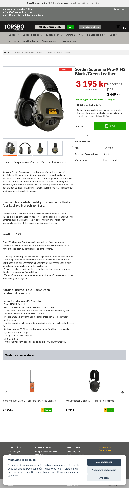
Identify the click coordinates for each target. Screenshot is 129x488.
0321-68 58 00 (41, 455)
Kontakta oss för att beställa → (85, 3)
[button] (5, 148)
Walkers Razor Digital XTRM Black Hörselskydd (89, 401)
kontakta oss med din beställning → (94, 116)
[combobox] (50, 27)
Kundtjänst (120, 9)
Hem (6, 52)
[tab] (84, 141)
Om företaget (14, 451)
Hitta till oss (13, 455)
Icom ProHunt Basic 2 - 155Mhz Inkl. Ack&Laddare (29, 401)
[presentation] (6, 392)
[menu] (64, 38)
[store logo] (14, 27)
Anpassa (104, 477)
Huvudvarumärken (90, 27)
